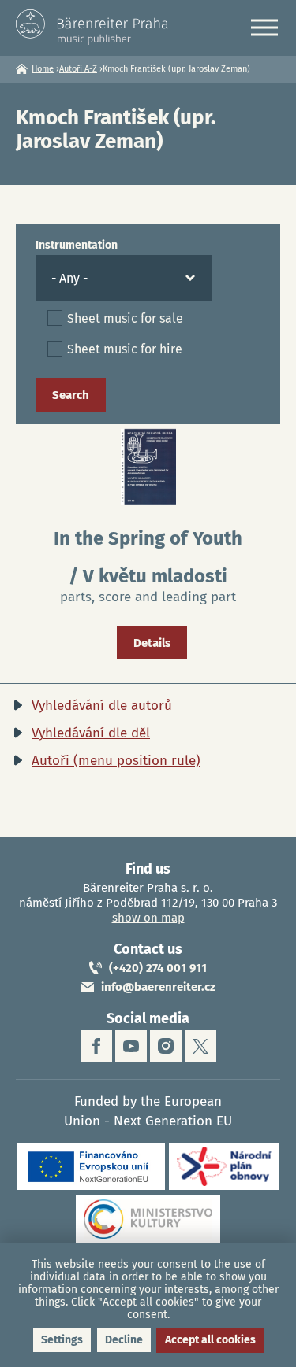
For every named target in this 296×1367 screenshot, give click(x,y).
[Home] (95, 27)
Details (151, 643)
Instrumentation (77, 245)
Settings (62, 1340)
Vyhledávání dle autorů (102, 705)
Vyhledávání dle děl (91, 733)
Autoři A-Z (78, 69)
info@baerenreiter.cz (158, 987)
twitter (200, 1046)
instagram (166, 1046)
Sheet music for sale (125, 318)
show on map (148, 918)
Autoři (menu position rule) (116, 760)
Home (43, 69)
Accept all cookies (210, 1340)
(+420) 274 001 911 (158, 968)
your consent (164, 1264)
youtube (131, 1046)
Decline (124, 1340)
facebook (96, 1046)
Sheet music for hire (124, 349)
